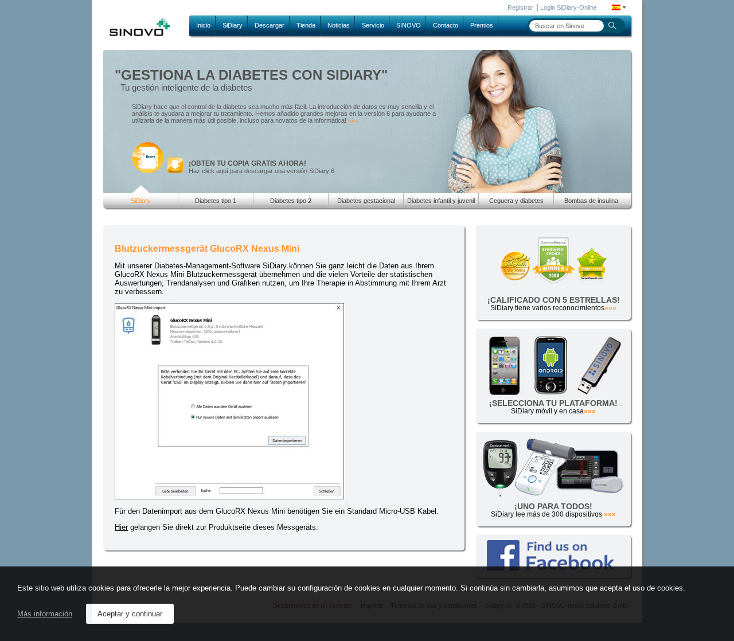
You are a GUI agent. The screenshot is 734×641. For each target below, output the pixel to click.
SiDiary (232, 25)
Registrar (520, 7)
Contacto (445, 25)
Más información (44, 613)
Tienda (305, 25)
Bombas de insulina (591, 200)
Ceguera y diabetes (516, 200)
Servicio (373, 25)
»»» (353, 121)
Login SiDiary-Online (568, 7)
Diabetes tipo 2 (290, 200)
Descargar (269, 25)
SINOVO (408, 25)
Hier (121, 527)
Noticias (338, 25)
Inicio (203, 25)
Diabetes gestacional (366, 200)
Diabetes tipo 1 (215, 200)
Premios (481, 25)
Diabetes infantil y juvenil (441, 200)
